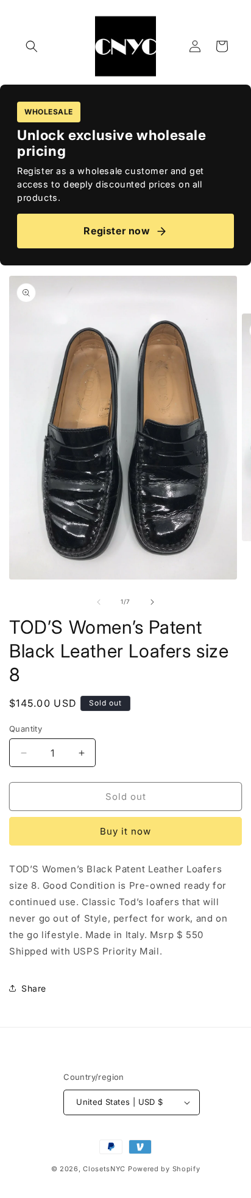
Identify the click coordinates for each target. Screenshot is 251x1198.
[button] (31, 46)
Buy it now (125, 831)
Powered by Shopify (164, 1169)
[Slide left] (98, 602)
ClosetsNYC (104, 1169)
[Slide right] (152, 602)
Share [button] (33, 988)
